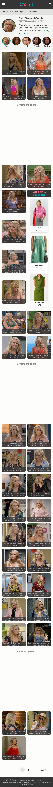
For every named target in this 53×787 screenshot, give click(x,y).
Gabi (6, 46)
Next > (43, 769)
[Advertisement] (26, 134)
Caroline (47, 46)
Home (4, 12)
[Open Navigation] (3, 4)
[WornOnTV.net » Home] (27, 4)
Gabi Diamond (31, 12)
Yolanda (37, 46)
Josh (26, 46)
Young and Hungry (16, 12)
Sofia (16, 46)
